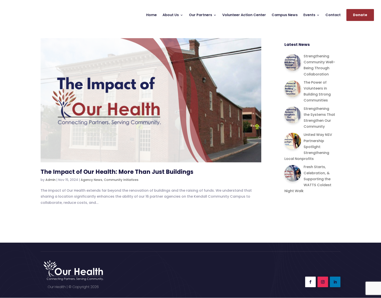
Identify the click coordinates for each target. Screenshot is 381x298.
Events (309, 15)
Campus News (285, 15)
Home (151, 15)
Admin (50, 180)
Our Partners (200, 15)
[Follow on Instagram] (323, 282)
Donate (360, 15)
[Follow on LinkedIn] (335, 282)
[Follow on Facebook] (310, 282)
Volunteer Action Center (244, 15)
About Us (170, 15)
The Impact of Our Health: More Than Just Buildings (117, 172)
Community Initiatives (121, 180)
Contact (333, 15)
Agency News (91, 180)
